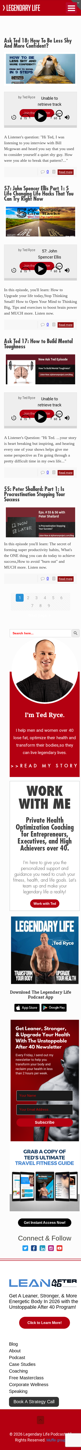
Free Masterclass (26, 1377)
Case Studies (22, 1364)
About (15, 1350)
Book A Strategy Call (34, 1401)
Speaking (18, 1391)
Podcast (17, 1357)
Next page (38, 615)
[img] (13, 117)
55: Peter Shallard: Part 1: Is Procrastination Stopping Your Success (34, 494)
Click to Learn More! (44, 1323)
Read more (65, 172)
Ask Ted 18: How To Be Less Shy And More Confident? (38, 43)
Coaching (18, 1371)
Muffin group (56, 1440)
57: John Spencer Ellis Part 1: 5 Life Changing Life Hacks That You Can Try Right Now (39, 194)
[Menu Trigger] (71, 8)
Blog (13, 1344)
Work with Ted (45, 903)
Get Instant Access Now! (44, 1223)
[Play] (41, 116)
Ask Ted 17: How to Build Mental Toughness (38, 343)
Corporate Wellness (28, 1384)
